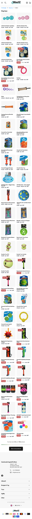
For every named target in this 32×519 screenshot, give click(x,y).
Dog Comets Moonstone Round (22, 397)
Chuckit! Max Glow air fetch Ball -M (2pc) (7, 78)
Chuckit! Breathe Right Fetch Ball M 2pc (8, 434)
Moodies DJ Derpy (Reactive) (8, 220)
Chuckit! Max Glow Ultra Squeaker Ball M (22, 289)
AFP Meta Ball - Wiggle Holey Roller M (8, 185)
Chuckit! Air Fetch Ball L (22, 150)
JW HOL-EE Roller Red (6, 42)
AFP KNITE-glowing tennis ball (24, 415)
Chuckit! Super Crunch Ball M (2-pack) (23, 115)
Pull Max (19, 78)
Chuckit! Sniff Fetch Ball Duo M (7, 307)
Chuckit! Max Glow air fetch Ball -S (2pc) (23, 60)
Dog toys (11, 7)
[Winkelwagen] (30, 2)
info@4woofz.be (16, 472)
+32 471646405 (16, 470)
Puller (2, 96)
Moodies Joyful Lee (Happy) (23, 220)
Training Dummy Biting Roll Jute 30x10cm (23, 97)
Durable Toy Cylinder (21, 254)
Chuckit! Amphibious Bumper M (23, 360)
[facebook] (2, 476)
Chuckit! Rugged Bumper (7, 168)
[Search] (5, 2)
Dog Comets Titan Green (22, 237)
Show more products (16, 448)
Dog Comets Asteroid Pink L (7, 288)
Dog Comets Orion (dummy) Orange (7, 360)
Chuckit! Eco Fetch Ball (6, 132)
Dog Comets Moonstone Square (6, 397)
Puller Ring (19, 324)
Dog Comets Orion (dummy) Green (23, 341)
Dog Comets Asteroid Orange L (24, 378)
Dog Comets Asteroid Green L (23, 271)
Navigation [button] (2, 2)
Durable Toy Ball (5, 271)
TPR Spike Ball (20, 433)
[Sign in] (27, 2)
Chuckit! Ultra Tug (21, 168)
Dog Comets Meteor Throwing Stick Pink (8, 415)
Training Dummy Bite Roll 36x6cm (7, 115)
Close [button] (16, 481)
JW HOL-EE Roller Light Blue (7, 25)
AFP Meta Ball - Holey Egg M (23, 184)
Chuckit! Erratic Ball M (6, 324)
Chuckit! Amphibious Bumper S (8, 378)
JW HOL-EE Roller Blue (6, 59)
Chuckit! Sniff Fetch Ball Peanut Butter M (22, 133)
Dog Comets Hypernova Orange (6, 341)
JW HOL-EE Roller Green (22, 42)
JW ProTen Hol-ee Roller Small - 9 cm (24, 203)
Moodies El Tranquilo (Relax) (7, 237)
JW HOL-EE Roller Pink (22, 25)
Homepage (3, 7)
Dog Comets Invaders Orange (8, 202)
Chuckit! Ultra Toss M (21, 306)
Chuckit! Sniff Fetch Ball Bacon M (6, 150)
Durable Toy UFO (5, 254)
